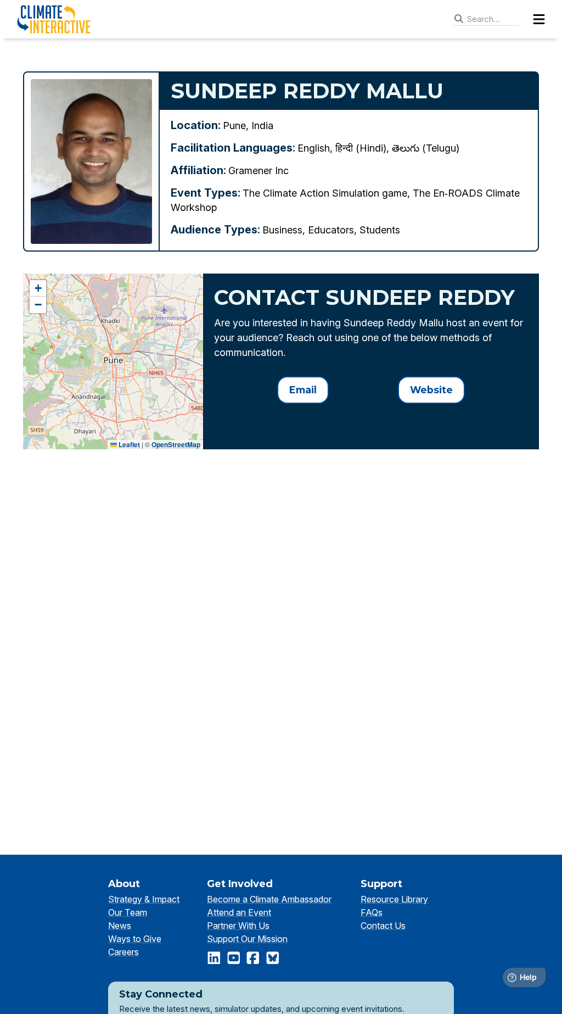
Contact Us (383, 925)
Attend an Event (239, 912)
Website (431, 389)
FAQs (372, 912)
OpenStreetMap (175, 444)
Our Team (127, 912)
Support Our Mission (247, 938)
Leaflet (128, 444)
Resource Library (394, 899)
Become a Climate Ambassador (269, 899)
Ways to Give (134, 938)
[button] (38, 288)
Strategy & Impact (143, 899)
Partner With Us (238, 925)
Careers (123, 951)
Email (303, 389)
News (119, 925)
